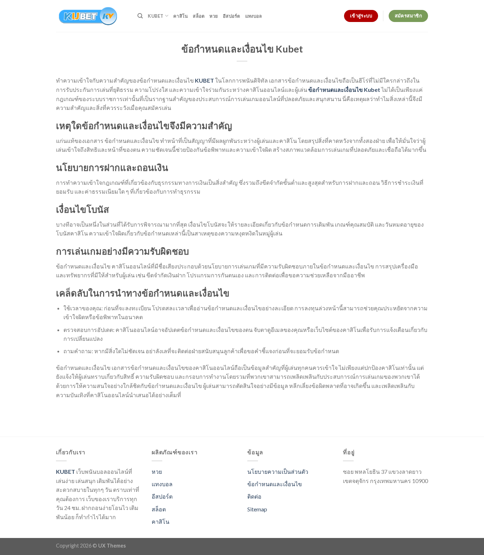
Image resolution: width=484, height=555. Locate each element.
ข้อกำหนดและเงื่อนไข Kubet (344, 89)
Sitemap (257, 509)
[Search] (140, 16)
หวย (213, 16)
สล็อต (198, 16)
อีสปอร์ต (231, 16)
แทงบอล (253, 16)
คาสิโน (180, 16)
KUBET (155, 16)
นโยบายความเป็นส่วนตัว (277, 471)
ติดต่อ (254, 496)
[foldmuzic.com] (91, 16)
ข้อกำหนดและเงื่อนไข (274, 484)
